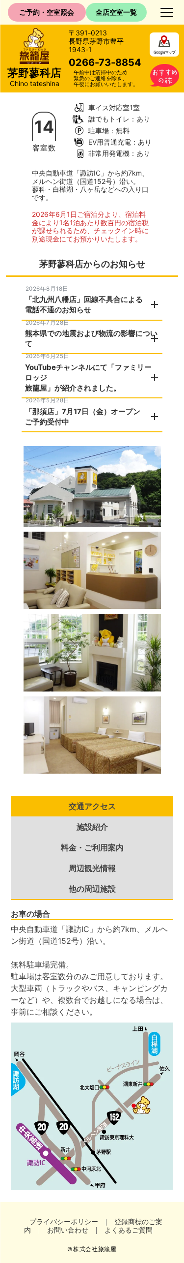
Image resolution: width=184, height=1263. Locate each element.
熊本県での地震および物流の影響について (91, 338)
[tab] (92, 806)
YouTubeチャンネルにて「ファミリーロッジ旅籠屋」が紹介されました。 (88, 377)
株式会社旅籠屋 (94, 1249)
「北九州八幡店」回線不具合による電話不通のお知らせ (84, 304)
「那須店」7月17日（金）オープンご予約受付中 (82, 416)
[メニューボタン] (167, 12)
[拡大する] (148, 459)
